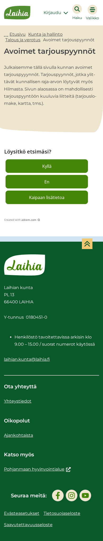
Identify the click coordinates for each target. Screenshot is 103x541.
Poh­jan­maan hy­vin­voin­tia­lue (37, 469)
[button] (47, 166)
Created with (20, 220)
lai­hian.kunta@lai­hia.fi (27, 359)
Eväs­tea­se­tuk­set (21, 513)
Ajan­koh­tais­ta (18, 435)
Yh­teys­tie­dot (17, 401)
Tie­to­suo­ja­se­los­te (62, 513)
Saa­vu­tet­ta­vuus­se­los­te (28, 524)
